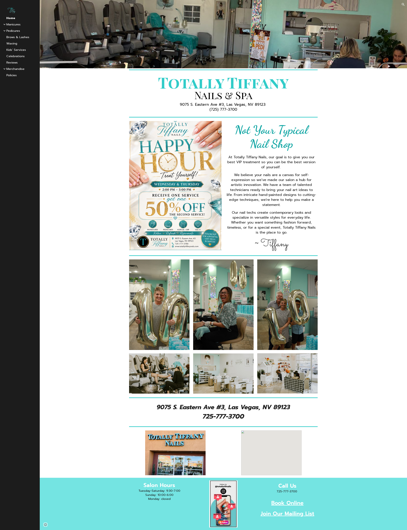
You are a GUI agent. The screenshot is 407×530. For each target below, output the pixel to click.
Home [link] (10, 18)
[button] (403, 4)
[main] (223, 93)
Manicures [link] (13, 24)
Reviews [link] (12, 62)
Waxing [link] (11, 43)
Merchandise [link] (15, 69)
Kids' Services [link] (16, 50)
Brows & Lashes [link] (17, 37)
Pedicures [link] (13, 31)
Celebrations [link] (15, 56)
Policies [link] (11, 75)
